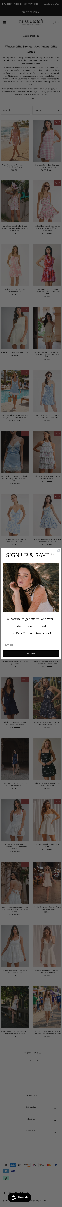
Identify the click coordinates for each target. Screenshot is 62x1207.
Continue (31, 653)
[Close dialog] (58, 550)
